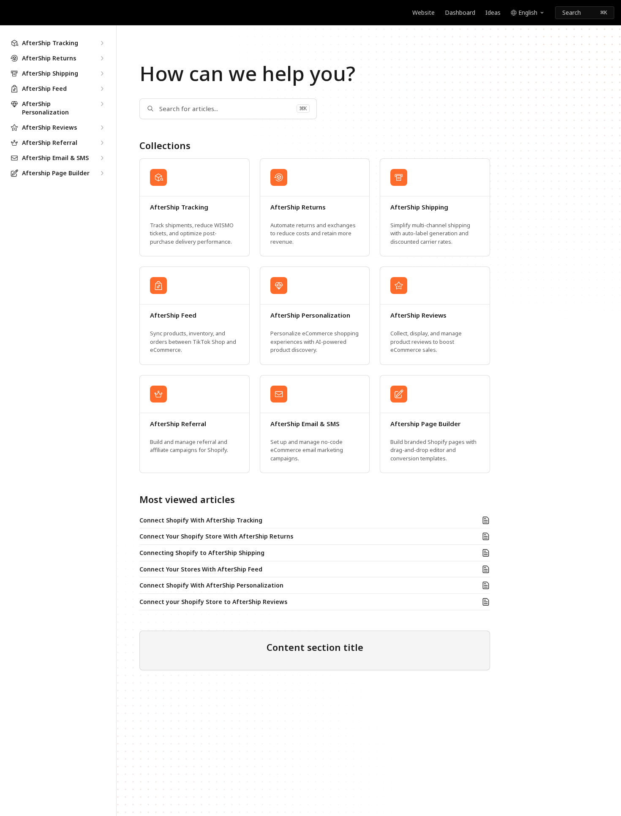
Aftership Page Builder (425, 424)
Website (423, 12)
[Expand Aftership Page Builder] (102, 173)
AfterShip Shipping (419, 207)
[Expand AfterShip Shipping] (102, 73)
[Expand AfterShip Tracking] (102, 43)
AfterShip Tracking (179, 207)
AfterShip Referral (178, 424)
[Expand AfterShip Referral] (102, 143)
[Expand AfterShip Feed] (102, 89)
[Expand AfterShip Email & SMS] (102, 158)
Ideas (493, 12)
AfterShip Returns (298, 207)
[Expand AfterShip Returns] (102, 58)
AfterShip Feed (173, 315)
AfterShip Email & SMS (305, 424)
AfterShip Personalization (310, 315)
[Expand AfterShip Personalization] (102, 104)
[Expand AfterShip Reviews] (102, 127)
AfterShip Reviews (418, 315)
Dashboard (460, 12)
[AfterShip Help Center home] (8, 12)
